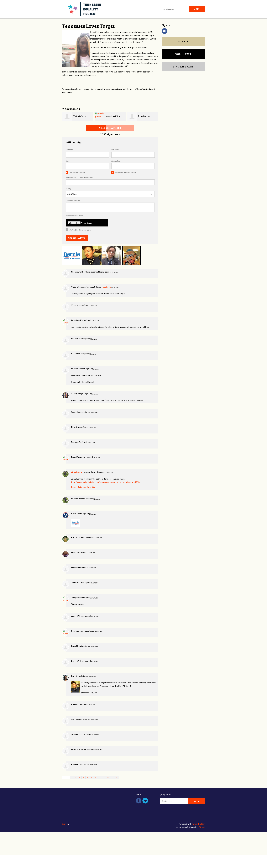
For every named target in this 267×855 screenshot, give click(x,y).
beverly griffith (113, 116)
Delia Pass (76, 552)
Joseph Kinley (77, 597)
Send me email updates (77, 172)
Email (67, 161)
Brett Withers (77, 661)
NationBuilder (198, 824)
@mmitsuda (76, 472)
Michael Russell (78, 368)
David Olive (76, 567)
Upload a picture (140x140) (75, 216)
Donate (183, 41)
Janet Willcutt (78, 616)
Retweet (82, 487)
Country (68, 189)
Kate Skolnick (77, 646)
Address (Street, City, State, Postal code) (79, 177)
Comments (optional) (73, 200)
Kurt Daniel (76, 676)
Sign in (65, 824)
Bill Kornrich (77, 353)
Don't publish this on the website (80, 230)
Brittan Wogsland (79, 537)
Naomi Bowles (104, 272)
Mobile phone (116, 161)
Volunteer (183, 54)
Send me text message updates (125, 172)
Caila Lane (76, 704)
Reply (73, 487)
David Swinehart (78, 457)
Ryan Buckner (144, 116)
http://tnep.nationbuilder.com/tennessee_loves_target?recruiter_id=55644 (105, 482)
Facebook (106, 287)
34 (112, 777)
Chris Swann (76, 513)
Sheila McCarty (78, 734)
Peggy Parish (77, 764)
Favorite (91, 487)
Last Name (115, 150)
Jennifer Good (77, 582)
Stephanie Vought (79, 631)
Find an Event (183, 66)
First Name (69, 150)
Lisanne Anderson (79, 749)
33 (108, 777)
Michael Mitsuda (79, 498)
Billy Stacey (76, 427)
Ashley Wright (77, 393)
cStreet (201, 827)
